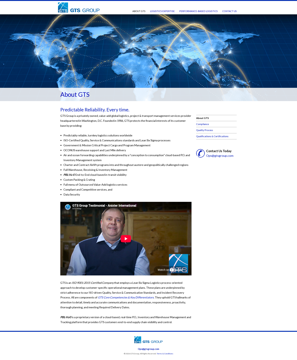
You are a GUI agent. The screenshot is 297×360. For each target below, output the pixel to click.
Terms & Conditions (165, 353)
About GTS (138, 11)
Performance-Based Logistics (198, 11)
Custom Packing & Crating (197, 17)
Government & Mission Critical (170, 17)
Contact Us (229, 11)
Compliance (202, 124)
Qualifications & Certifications (212, 136)
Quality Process (204, 130)
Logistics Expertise (162, 11)
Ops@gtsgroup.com (219, 155)
